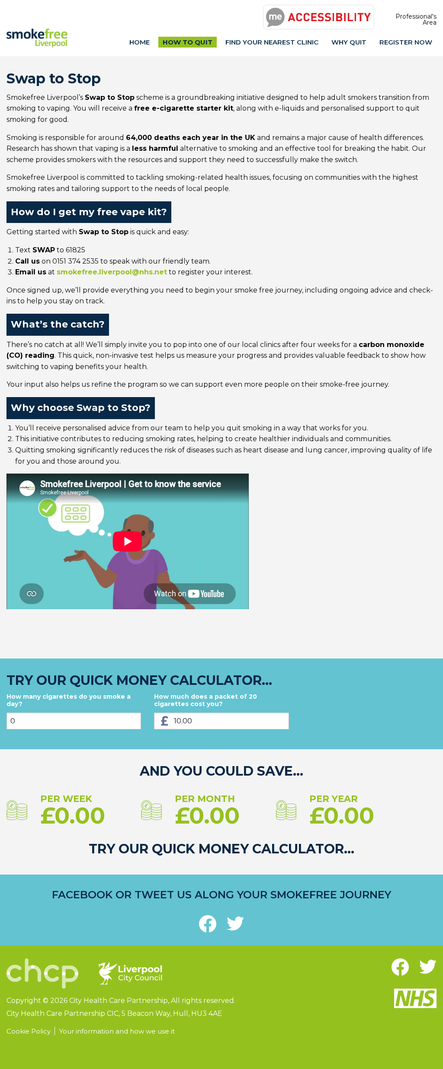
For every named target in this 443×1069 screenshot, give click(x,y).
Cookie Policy (28, 1031)
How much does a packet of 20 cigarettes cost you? (205, 700)
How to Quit (187, 42)
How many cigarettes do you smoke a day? (68, 700)
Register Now (405, 42)
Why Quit (348, 42)
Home (139, 42)
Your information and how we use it (117, 1031)
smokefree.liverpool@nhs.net (112, 272)
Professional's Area (416, 19)
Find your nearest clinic (271, 42)
